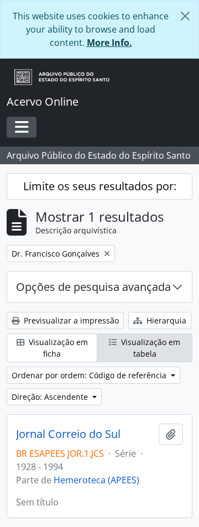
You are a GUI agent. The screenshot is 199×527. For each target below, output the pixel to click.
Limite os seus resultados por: (99, 186)
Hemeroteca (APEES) (96, 480)
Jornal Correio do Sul (68, 434)
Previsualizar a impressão (70, 320)
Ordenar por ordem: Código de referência (90, 375)
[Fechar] (185, 16)
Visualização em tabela (149, 348)
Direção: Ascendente (51, 397)
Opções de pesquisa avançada (93, 286)
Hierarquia (165, 320)
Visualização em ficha (57, 348)
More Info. (109, 42)
